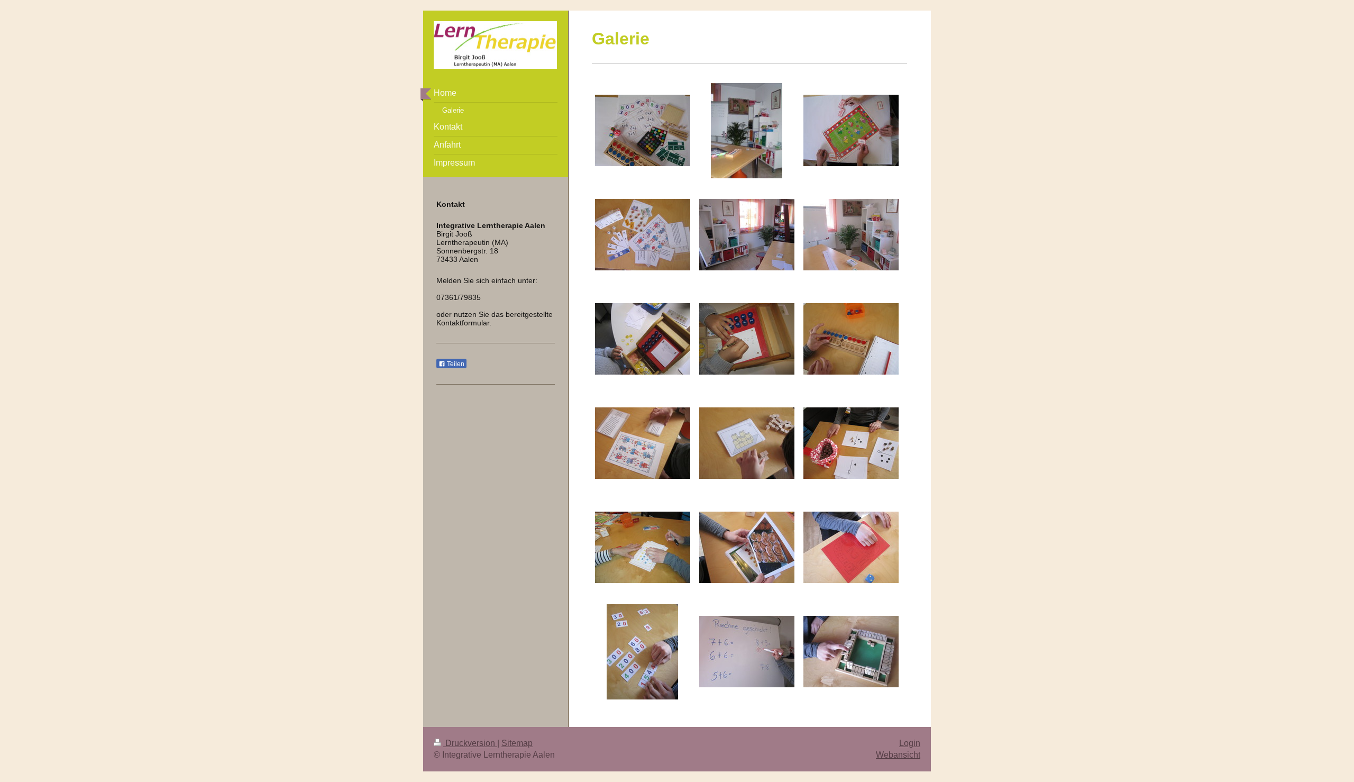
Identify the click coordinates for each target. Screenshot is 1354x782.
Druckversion (470, 743)
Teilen (454, 364)
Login (909, 743)
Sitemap (517, 743)
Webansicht (898, 754)
